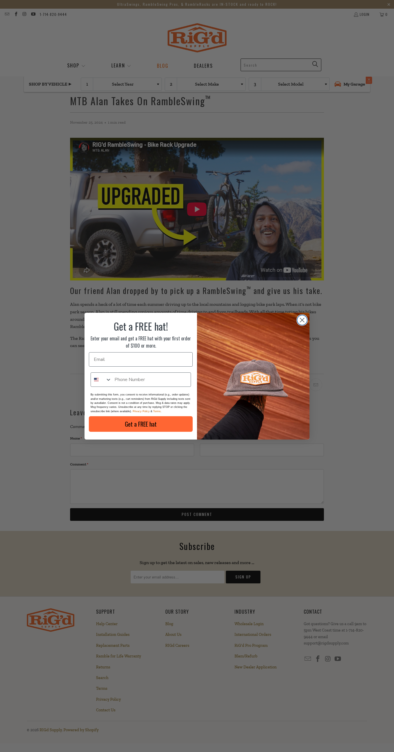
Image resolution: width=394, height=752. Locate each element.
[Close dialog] (302, 320)
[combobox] (101, 380)
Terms (157, 411)
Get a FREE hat (141, 424)
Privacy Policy (141, 411)
